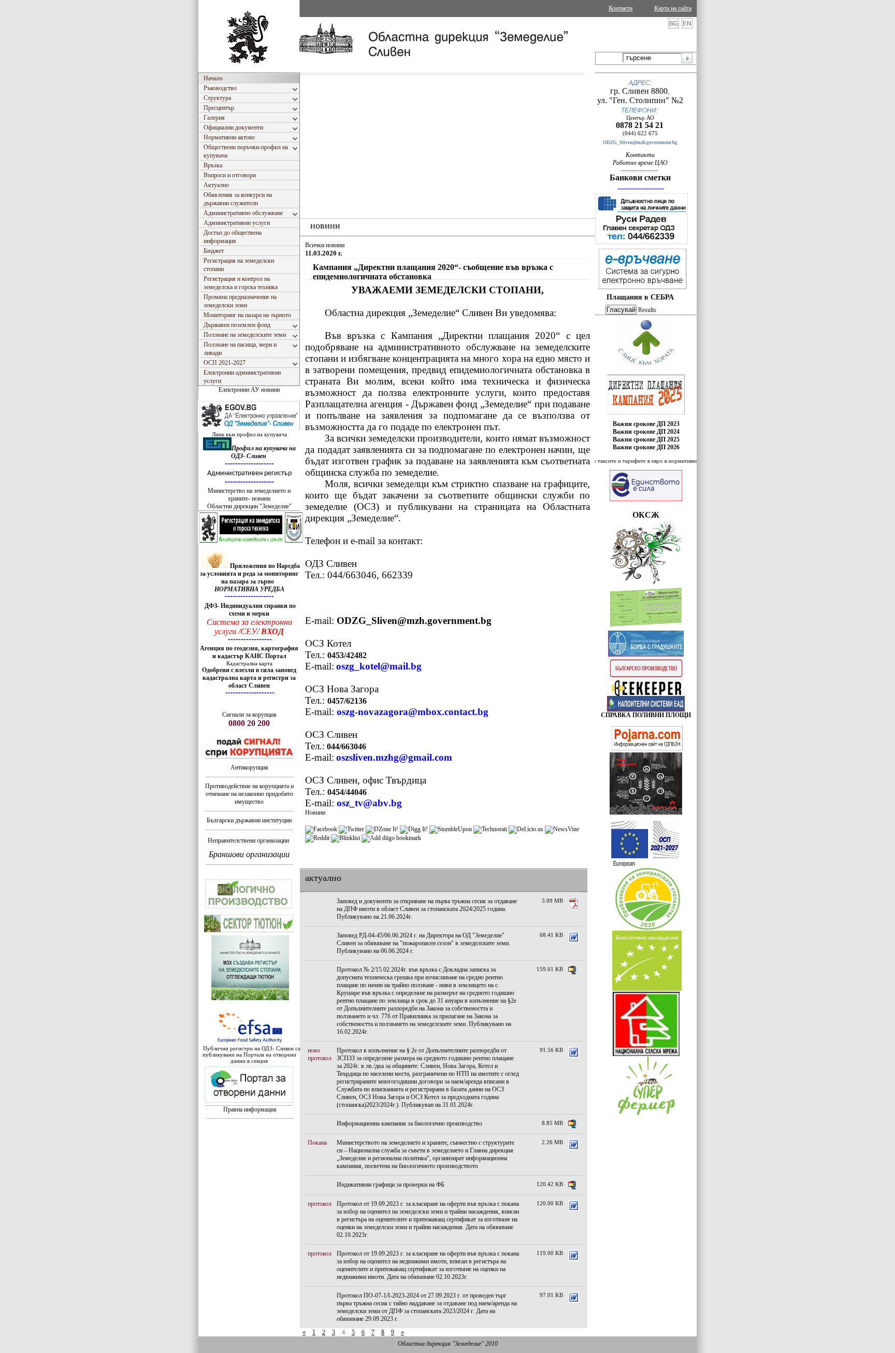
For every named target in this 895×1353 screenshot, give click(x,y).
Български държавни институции (249, 820)
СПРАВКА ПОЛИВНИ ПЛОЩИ (646, 715)
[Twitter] (351, 829)
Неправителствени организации (248, 840)
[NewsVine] (562, 829)
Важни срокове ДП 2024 (646, 431)
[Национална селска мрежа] (646, 1054)
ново (314, 1050)
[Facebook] (321, 829)
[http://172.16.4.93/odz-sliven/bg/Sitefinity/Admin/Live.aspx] (646, 366)
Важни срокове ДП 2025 (646, 439)
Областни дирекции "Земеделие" (249, 506)
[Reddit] (317, 838)
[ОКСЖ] (646, 394)
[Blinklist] (345, 838)
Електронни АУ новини (249, 389)
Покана (317, 1142)
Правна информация (250, 1109)
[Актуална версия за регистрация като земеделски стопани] (646, 628)
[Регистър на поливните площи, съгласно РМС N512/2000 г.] (646, 709)
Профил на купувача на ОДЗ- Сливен (263, 452)
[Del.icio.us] (526, 829)
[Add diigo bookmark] (391, 838)
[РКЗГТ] (251, 541)
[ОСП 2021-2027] (645, 864)
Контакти (620, 8)
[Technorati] (490, 829)
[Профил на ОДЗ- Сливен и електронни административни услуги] (249, 429)
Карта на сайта (672, 8)
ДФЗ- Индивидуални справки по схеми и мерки (250, 609)
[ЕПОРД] (646, 693)
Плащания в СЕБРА (640, 297)
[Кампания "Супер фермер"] (646, 1115)
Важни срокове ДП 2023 (646, 424)
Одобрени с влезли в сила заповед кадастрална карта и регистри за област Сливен (249, 677)
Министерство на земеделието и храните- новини (249, 494)
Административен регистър (249, 473)
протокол (319, 1058)
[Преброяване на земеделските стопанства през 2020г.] (648, 927)
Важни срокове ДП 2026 (646, 447)
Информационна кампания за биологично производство (409, 1123)
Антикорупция (249, 767)
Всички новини (324, 245)
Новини (315, 812)
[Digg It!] (414, 829)
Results (647, 310)
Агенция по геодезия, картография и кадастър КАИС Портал (249, 652)
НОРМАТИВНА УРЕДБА (249, 589)
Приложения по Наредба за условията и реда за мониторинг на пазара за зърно (250, 573)
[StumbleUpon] (450, 829)
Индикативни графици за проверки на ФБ (390, 1184)
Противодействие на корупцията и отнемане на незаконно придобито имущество (249, 793)
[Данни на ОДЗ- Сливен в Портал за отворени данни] (249, 1103)
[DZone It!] (382, 829)
